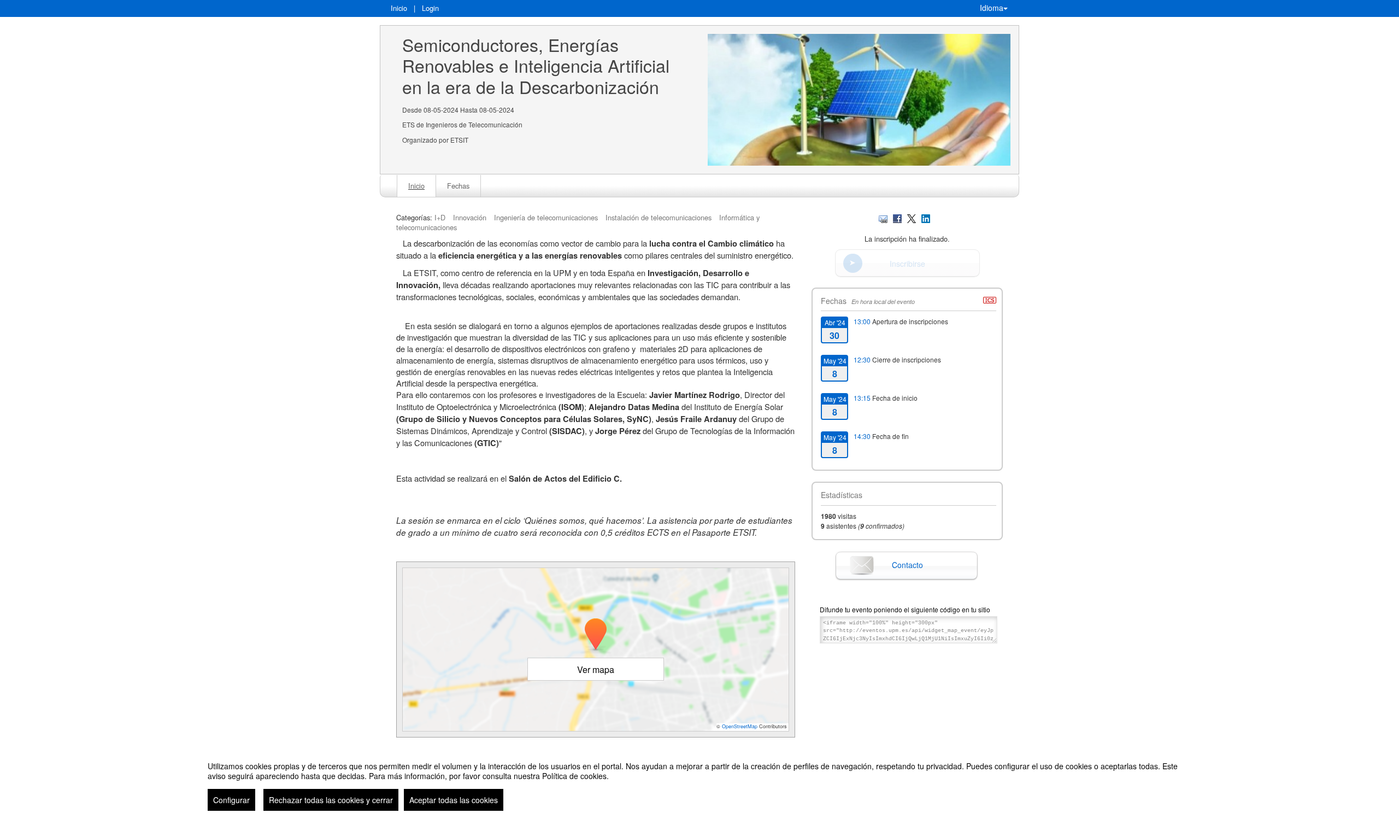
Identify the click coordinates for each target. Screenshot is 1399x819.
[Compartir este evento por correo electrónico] (883, 217)
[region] (699, 782)
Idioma (991, 7)
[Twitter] (911, 217)
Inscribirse (907, 263)
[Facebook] (897, 217)
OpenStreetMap (739, 726)
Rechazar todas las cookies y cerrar (331, 799)
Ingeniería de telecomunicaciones (546, 217)
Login (430, 8)
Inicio (399, 8)
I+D (439, 217)
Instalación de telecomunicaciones (659, 217)
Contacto (907, 564)
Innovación (469, 217)
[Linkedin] (925, 217)
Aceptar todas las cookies (453, 799)
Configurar (231, 799)
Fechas (458, 185)
